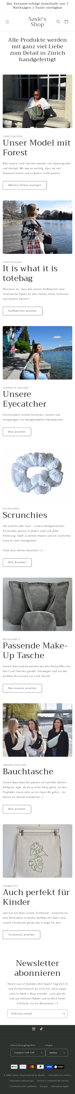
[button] (7, 22)
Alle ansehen (17, 431)
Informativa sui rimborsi (59, 1075)
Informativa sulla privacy (22, 1081)
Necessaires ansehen (22, 688)
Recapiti (44, 1086)
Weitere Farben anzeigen (24, 185)
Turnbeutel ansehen (21, 934)
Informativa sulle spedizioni (23, 1086)
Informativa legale (60, 1086)
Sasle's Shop (18, 1075)
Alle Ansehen (17, 562)
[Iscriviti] (64, 1013)
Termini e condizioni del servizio (53, 1081)
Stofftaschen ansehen (22, 310)
